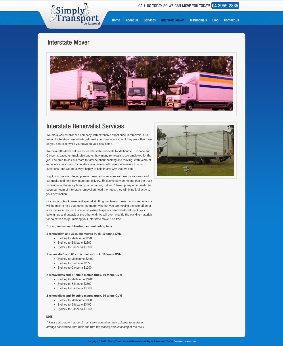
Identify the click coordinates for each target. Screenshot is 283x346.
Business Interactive (185, 341)
